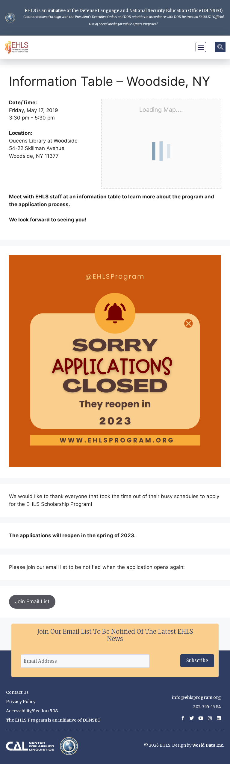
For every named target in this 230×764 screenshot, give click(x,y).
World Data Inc (207, 745)
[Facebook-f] (183, 718)
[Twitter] (192, 718)
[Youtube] (201, 718)
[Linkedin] (219, 718)
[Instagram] (210, 718)
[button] (201, 47)
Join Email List (32, 601)
